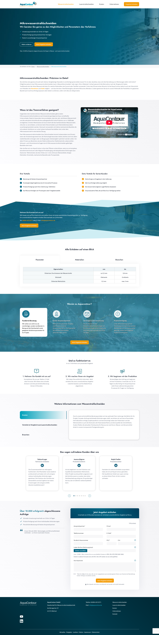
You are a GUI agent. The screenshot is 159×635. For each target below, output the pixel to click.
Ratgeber (69, 632)
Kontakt (114, 614)
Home (33, 66)
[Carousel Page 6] (83, 495)
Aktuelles (62, 632)
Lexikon (75, 632)
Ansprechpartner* (79, 526)
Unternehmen (114, 4)
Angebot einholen (131, 4)
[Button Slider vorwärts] (89, 495)
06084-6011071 (27, 220)
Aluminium (34, 88)
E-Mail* (109, 533)
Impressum (87, 632)
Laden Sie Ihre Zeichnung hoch (83, 547)
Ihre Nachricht (78, 560)
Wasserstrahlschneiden (66, 4)
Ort (119, 540)
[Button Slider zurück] (69, 495)
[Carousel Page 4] (79, 495)
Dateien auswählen (80, 550)
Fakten (81, 632)
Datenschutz (96, 632)
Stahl (42, 88)
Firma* (109, 526)
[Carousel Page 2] (75, 495)
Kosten (101, 4)
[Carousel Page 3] (77, 495)
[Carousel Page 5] (81, 495)
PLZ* (108, 540)
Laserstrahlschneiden (86, 4)
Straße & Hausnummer (81, 540)
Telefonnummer (79, 533)
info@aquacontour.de (48, 220)
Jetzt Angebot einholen (29, 225)
